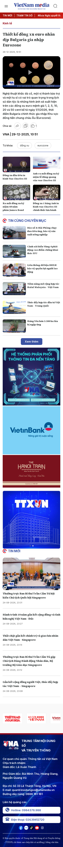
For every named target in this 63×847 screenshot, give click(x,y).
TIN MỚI (7, 15)
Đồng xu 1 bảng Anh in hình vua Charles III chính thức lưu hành (46, 207)
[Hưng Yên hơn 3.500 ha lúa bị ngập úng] (14, 326)
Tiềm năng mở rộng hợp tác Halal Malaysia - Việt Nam (43, 285)
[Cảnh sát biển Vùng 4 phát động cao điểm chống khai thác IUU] (14, 251)
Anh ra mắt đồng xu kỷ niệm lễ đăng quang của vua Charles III (46, 177)
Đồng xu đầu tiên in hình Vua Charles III (15, 177)
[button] (30, 545)
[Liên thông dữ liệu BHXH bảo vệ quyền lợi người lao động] (14, 270)
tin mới (14, 551)
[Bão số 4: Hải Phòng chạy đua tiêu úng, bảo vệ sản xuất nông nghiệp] (14, 232)
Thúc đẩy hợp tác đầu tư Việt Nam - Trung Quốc (43, 304)
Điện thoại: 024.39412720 (27, 819)
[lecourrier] (12, 718)
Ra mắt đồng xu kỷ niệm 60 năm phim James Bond (13, 207)
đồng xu (24, 145)
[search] (56, 6)
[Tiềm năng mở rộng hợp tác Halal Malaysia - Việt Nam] (14, 288)
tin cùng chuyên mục (27, 221)
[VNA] (21, 828)
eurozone (42, 145)
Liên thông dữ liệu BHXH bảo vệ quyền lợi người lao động (42, 268)
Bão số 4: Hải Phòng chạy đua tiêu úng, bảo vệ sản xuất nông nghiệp (42, 231)
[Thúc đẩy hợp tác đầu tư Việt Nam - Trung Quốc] (14, 307)
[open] (6, 6)
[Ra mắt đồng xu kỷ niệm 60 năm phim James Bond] (16, 192)
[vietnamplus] (36, 718)
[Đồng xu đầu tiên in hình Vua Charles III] (16, 164)
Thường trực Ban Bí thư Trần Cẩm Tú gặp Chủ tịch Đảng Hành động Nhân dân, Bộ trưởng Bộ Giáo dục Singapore (29, 661)
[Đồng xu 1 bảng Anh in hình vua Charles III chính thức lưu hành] (46, 192)
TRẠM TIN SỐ (24, 15)
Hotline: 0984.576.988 (26, 810)
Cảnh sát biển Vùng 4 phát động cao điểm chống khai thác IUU (42, 250)
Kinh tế (7, 23)
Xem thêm (31, 341)
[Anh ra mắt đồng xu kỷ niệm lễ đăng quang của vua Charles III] (46, 163)
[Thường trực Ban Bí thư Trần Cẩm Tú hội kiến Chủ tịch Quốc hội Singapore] (31, 573)
